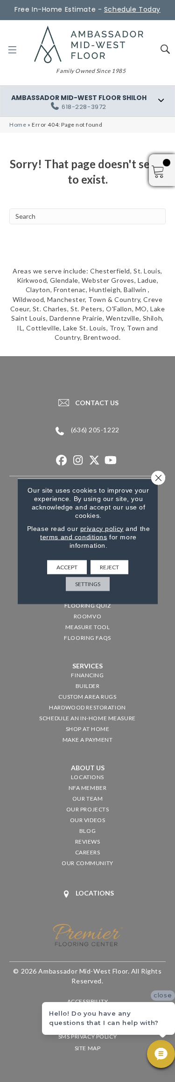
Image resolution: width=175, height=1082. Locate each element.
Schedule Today (132, 9)
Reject (109, 566)
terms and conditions (73, 536)
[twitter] (94, 460)
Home (17, 124)
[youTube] (111, 460)
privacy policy (102, 528)
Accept (66, 566)
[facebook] (62, 460)
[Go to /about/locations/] (87, 894)
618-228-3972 (84, 106)
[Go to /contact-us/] (87, 402)
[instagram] (78, 460)
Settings (87, 583)
